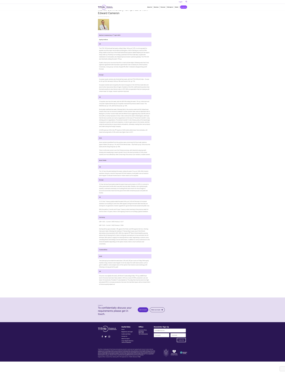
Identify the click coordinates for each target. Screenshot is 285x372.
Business (156, 7)
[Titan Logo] (105, 7)
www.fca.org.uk (125, 338)
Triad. (139, 356)
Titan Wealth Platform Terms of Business (127, 341)
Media (176, 7)
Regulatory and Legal (127, 331)
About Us (149, 7)
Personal (163, 7)
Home (122, 329)
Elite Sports (170, 7)
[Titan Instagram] (109, 336)
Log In (180, 2)
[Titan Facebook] (102, 336)
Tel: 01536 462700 (143, 334)
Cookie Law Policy (125, 334)
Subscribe (181, 340)
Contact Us (183, 7)
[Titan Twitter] (106, 336)
